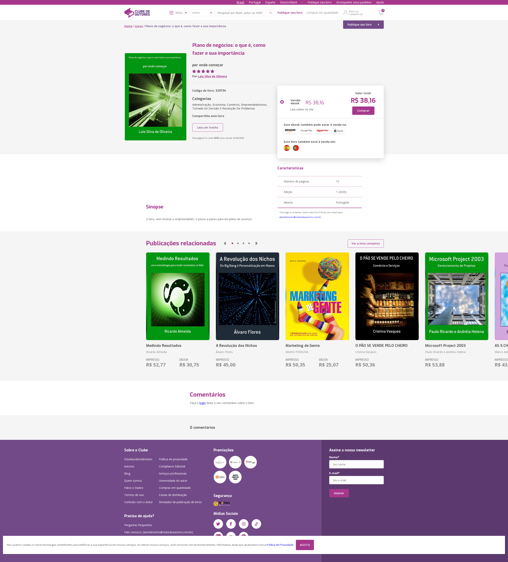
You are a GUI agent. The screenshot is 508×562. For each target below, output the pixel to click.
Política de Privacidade (280, 545)
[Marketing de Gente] (317, 296)
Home (128, 26)
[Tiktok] (256, 524)
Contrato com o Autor (138, 502)
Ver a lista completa (366, 243)
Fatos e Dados (133, 488)
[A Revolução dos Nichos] (247, 296)
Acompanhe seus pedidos (353, 2)
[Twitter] (218, 524)
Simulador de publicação (180, 502)
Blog (127, 473)
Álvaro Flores (224, 352)
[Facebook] (231, 524)
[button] (225, 243)
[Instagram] (243, 524)
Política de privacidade (173, 459)
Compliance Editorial (172, 466)
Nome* (334, 457)
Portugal (255, 2)
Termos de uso (134, 495)
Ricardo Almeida (156, 352)
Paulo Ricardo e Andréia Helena (445, 352)
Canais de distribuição (173, 495)
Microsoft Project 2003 (445, 345)
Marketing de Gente (303, 345)
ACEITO (305, 545)
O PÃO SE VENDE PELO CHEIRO (381, 345)
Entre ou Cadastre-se (356, 13)
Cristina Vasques (365, 352)
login (202, 403)
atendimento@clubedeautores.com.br (300, 217)
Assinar (339, 493)
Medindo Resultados (163, 345)
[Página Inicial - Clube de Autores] (137, 13)
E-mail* (334, 473)
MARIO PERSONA (297, 352)
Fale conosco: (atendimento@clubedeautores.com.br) (158, 532)
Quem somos (133, 480)
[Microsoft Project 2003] (456, 296)
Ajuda (380, 2)
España (270, 2)
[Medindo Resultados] (177, 296)
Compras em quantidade (322, 12)
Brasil (240, 2)
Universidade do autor (173, 480)
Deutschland (288, 2)
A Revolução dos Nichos (236, 345)
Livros (139, 26)
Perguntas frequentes (138, 525)
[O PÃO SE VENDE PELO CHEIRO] (387, 296)
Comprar (363, 110)
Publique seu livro (320, 2)
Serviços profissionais (173, 473)
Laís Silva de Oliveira (212, 76)
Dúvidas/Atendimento (138, 459)
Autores (129, 466)
